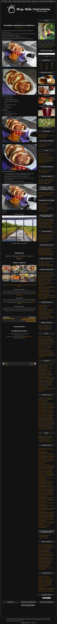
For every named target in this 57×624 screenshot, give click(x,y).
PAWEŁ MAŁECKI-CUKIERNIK (43, 588)
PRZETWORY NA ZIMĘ (42, 172)
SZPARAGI (48, 384)
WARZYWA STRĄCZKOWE (42, 388)
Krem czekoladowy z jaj (23, 271)
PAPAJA (49, 350)
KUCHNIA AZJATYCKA (46, 249)
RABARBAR (49, 352)
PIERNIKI (49, 425)
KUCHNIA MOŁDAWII (41, 498)
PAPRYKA (44, 380)
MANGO (48, 346)
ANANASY (44, 336)
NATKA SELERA (41, 283)
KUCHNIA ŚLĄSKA (41, 524)
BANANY (40, 339)
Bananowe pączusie (6, 280)
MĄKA (14, 284)
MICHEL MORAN (48, 584)
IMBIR (43, 275)
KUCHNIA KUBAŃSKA (42, 491)
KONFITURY (49, 169)
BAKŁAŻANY (45, 363)
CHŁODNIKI (40, 143)
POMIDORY (40, 381)
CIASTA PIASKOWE (49, 404)
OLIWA (49, 207)
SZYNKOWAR (51, 195)
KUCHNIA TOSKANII (41, 517)
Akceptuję (33, 622)
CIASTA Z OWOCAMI (41, 407)
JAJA (45, 179)
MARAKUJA (40, 347)
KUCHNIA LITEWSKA (41, 493)
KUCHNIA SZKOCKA (41, 515)
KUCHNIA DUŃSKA (41, 470)
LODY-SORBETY (45, 180)
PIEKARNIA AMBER (45, 535)
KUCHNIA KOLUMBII (41, 489)
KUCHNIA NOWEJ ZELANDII (42, 501)
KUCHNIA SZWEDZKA (42, 516)
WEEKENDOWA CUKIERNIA (46, 429)
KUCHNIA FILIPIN (48, 471)
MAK (39, 423)
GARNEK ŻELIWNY (48, 193)
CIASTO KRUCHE (48, 410)
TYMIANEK (46, 294)
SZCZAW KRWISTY (45, 292)
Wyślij (20, 258)
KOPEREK (40, 204)
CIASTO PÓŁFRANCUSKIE (49, 412)
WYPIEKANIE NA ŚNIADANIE (43, 537)
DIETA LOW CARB (41, 156)
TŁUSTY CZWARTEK (41, 565)
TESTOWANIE (46, 563)
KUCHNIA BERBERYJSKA (42, 460)
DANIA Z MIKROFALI (41, 546)
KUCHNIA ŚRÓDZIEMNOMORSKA (43, 525)
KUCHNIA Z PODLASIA (42, 523)
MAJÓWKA (50, 555)
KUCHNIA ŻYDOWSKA (42, 527)
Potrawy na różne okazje (26, 1)
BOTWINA (50, 363)
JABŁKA (40, 343)
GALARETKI (40, 419)
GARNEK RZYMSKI (41, 193)
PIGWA (45, 351)
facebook (41, 65)
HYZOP (40, 275)
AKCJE (39, 535)
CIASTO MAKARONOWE (42, 411)
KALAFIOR (40, 373)
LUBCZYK (52, 279)
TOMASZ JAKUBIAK (41, 591)
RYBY (46, 265)
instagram (46, 65)
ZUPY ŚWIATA (41, 146)
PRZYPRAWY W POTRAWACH (47, 208)
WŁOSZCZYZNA (50, 388)
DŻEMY (40, 169)
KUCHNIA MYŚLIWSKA (49, 498)
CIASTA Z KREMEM (49, 406)
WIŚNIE (51, 354)
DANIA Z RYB (50, 261)
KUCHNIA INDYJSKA (41, 480)
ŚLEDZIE (40, 241)
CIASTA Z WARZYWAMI (50, 407)
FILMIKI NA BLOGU (47, 548)
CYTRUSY (40, 340)
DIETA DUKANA (48, 153)
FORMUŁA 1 (40, 551)
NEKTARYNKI (40, 348)
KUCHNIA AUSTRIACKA (50, 456)
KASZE (39, 249)
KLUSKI (39, 220)
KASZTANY (47, 344)
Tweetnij (23, 256)
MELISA (45, 280)
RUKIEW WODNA (41, 290)
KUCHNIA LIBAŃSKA (49, 491)
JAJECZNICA (50, 179)
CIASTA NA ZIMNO (41, 404)
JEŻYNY (48, 343)
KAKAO (40, 327)
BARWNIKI (40, 399)
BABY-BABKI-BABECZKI (42, 397)
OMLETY (40, 183)
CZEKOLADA (48, 416)
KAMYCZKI (40, 134)
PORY (45, 381)
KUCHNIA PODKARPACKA (42, 505)
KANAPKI (48, 235)
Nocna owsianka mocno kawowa (32, 279)
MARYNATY (40, 171)
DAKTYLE (50, 340)
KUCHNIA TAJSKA (49, 516)
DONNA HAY (47, 577)
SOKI (43, 329)
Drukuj (9, 256)
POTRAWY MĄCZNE (23, 284)
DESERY (40, 418)
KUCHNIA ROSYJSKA (19, 27)
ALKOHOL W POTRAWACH (42, 325)
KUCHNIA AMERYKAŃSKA (42, 452)
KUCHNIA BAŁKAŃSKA (42, 459)
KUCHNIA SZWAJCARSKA (49, 515)
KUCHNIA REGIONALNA (42, 508)
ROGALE (48, 314)
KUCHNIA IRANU (49, 480)
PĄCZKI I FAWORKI (41, 426)
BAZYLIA (40, 272)
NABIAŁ (16, 284)
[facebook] (44, 1)
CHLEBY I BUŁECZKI (41, 306)
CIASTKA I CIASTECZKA (42, 408)
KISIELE (40, 422)
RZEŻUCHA (50, 290)
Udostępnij (16, 256)
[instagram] (46, 1)
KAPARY (40, 276)
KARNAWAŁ (43, 554)
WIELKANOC (40, 566)
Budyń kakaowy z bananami (6, 271)
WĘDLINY (40, 196)
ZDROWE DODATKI (49, 160)
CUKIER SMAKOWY (49, 415)
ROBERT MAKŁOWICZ (42, 589)
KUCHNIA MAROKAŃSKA (42, 495)
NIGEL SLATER (40, 585)
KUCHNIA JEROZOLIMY (42, 486)
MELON (44, 347)
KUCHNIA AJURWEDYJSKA (42, 157)
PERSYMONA (40, 351)
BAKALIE (40, 219)
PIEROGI (40, 224)
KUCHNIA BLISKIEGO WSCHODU (43, 461)
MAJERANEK (40, 280)
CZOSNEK (49, 272)
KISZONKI (44, 169)
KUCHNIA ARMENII (50, 455)
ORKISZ (49, 253)
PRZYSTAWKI (47, 561)
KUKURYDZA (40, 377)
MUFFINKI (40, 425)
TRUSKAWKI (40, 354)
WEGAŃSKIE (48, 158)
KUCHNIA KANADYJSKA (42, 487)
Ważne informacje (35, 1)
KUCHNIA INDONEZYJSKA (42, 479)
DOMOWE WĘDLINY (51, 192)
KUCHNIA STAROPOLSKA (42, 513)
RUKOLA (46, 290)
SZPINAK (40, 385)
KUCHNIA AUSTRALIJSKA (42, 456)
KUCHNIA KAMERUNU (50, 486)
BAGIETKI (40, 305)
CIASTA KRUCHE (49, 403)
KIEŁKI (43, 276)
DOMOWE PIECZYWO (45, 234)
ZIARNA (51, 254)
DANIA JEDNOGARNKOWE (42, 192)
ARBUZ (49, 336)
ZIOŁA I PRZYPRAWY (41, 297)
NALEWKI (48, 327)
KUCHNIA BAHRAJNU (49, 457)
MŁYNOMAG (51, 252)
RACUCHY (28, 284)
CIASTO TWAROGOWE (42, 414)
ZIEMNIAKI (40, 391)
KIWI (51, 344)
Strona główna (4, 1)
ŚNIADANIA (19, 286)
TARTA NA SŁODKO (50, 427)
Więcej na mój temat (48, 46)
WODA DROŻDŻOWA (41, 317)
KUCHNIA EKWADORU (42, 471)
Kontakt (32, 310)
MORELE (48, 347)
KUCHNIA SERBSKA (49, 509)
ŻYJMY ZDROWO (41, 162)
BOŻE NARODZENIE (41, 544)
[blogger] (49, 1)
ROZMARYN (45, 288)
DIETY (46, 156)
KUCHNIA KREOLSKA (41, 490)
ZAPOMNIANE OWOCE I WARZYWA (44, 295)
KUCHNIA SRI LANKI (50, 512)
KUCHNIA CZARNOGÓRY (42, 468)
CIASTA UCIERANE (41, 406)
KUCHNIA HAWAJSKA (42, 475)
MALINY (43, 346)
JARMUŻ (47, 275)
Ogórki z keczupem (46, 127)
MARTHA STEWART (41, 584)
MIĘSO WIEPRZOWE (41, 440)
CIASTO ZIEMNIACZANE (42, 415)
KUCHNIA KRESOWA (49, 490)
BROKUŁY (40, 365)
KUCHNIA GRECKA (48, 264)
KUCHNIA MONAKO (51, 497)
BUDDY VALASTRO (41, 577)
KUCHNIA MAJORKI (41, 494)
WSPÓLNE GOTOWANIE (42, 536)
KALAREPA (44, 373)
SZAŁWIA (40, 292)
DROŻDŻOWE (49, 309)
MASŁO (51, 180)
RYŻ (39, 254)
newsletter (47, 68)
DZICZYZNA (44, 437)
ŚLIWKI (52, 355)
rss (52, 68)
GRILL (39, 235)
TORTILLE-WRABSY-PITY (42, 227)
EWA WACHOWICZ (41, 578)
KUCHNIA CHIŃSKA (41, 250)
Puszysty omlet (32, 272)
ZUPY (49, 143)
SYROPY (47, 329)
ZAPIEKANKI (44, 210)
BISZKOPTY (48, 399)
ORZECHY (45, 348)
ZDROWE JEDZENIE (41, 161)
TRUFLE (51, 385)
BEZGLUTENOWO (41, 153)
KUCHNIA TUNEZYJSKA (49, 517)
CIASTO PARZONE (41, 412)
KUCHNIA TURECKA (41, 519)
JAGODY (44, 343)
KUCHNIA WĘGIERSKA (42, 521)
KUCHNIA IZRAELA (41, 483)
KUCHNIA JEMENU (49, 485)
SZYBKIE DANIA (33, 284)
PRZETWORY (46, 171)
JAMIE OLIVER (40, 581)
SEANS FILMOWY (50, 135)
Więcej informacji (25, 622)
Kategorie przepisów (16, 1)
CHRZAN (44, 272)
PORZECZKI (40, 352)
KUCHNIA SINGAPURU (42, 510)
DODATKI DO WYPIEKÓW (45, 203)
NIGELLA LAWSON (46, 585)
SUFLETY (44, 427)
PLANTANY (49, 351)
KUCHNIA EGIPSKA (48, 470)
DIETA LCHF (45, 154)
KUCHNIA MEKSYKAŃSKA (42, 497)
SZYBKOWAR (46, 195)
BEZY (44, 399)
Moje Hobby (42, 1)
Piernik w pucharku (15, 272)
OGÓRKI (40, 378)
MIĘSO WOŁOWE (49, 440)
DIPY (39, 203)
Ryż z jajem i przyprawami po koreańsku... (24, 279)
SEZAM (52, 291)
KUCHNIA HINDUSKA (49, 475)
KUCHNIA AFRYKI (48, 448)
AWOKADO (43, 337)
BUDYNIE (40, 400)
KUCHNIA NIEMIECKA (42, 500)
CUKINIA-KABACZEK (41, 367)
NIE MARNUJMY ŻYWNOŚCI (42, 207)
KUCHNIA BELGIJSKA (50, 459)
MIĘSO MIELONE (46, 438)
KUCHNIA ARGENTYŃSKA (42, 455)
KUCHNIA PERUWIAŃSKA (42, 504)
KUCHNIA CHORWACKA (49, 467)
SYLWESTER (40, 563)
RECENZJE (40, 562)
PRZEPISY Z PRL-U (50, 157)
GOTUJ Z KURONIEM (48, 580)
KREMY (45, 143)
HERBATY (51, 273)
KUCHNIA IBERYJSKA (50, 478)
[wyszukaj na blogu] (54, 1)
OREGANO (50, 283)
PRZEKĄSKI (49, 286)
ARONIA (40, 337)
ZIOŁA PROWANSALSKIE (49, 297)
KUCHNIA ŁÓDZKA (48, 222)
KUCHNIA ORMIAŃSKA (50, 502)
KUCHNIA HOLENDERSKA (42, 478)
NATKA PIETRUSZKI (41, 206)
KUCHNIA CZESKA (49, 468)
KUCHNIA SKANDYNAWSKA (42, 512)
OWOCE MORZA (41, 265)
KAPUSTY (40, 374)
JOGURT (40, 180)
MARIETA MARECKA (48, 582)
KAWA (44, 327)
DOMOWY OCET (41, 548)
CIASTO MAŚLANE (49, 411)
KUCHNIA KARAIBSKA (50, 487)
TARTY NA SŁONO (49, 226)
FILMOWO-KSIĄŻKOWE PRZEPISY (43, 550)
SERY (50, 562)
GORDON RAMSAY (41, 580)
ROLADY (47, 426)
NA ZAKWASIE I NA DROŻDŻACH (43, 312)
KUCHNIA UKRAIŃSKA (49, 519)
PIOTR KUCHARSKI (51, 588)
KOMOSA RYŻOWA (46, 376)
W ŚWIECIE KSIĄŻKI (41, 137)
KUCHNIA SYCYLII (49, 513)
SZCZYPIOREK (41, 294)
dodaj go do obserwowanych (26, 336)
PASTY (39, 208)
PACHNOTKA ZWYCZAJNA (42, 286)
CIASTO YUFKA (48, 414)
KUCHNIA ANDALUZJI (41, 453)
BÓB (49, 365)
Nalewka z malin (47, 116)
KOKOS (53, 276)
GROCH (48, 370)
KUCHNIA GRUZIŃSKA (49, 474)
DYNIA (39, 369)
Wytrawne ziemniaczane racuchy (47, 106)
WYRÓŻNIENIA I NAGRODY (42, 567)
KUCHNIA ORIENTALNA (42, 502)
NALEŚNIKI (44, 223)
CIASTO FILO (49, 408)
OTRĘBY (44, 284)
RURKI (50, 426)
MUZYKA (45, 134)
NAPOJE (40, 328)
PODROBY (40, 441)
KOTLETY (40, 238)
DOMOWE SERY (41, 179)
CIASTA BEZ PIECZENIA (42, 401)
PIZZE (44, 224)
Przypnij (30, 256)
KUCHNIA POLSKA (49, 220)
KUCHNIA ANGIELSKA (49, 453)
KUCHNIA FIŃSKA (41, 472)
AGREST (40, 336)
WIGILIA (45, 566)
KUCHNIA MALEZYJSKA (48, 494)
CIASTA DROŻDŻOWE (42, 403)
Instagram (34, 300)
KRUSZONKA (44, 422)
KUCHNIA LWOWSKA (49, 493)
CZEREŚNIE (45, 340)
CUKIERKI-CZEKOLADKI (42, 416)
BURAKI (45, 365)
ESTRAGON (43, 273)
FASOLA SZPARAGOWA (42, 370)
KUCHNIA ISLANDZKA (49, 482)
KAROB (43, 344)
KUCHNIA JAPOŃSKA (41, 485)
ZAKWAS (40, 318)
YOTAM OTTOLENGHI (49, 591)
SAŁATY (47, 291)
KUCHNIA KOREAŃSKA (49, 489)
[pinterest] (47, 1)
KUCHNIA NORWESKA (49, 500)
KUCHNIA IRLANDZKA (41, 482)
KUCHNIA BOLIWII (41, 463)
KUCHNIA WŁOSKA (41, 222)
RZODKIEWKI (48, 382)
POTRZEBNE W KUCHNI (42, 559)
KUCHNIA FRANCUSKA (48, 472)
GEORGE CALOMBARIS (49, 578)
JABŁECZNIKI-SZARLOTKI (47, 419)
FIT (49, 156)
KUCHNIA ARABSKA (41, 448)
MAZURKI (47, 423)
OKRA (44, 378)
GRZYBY (40, 371)
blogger (52, 65)
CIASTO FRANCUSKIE (41, 410)
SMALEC (45, 239)
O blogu (10, 1)
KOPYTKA (44, 220)
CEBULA (40, 366)
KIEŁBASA (40, 237)
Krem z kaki (15, 280)
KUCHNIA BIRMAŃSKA (50, 460)
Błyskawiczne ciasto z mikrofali (47, 84)
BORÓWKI (44, 339)
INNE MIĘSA (50, 437)
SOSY (39, 210)
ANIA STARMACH (41, 576)
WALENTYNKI (48, 565)
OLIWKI (47, 378)
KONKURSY (48, 554)
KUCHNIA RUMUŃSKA (42, 509)
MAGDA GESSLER (41, 582)
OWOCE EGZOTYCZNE (42, 350)
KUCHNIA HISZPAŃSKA (42, 476)
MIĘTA (39, 282)
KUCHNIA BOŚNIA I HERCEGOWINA (44, 464)
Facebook (29, 300)
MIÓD (49, 280)
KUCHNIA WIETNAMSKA (42, 520)
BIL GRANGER (47, 576)
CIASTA (45, 400)
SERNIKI (40, 427)
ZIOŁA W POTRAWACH (42, 211)
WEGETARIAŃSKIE (41, 160)
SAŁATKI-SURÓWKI (41, 158)
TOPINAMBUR (46, 385)
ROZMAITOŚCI (45, 562)
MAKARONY (40, 252)
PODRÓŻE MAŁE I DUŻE (42, 135)
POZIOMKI (45, 352)
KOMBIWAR (40, 195)
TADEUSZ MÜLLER (49, 589)
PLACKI (19, 284)
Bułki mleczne (47, 95)
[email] (51, 1)
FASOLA (44, 369)
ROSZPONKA (40, 288)
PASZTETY (40, 239)
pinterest (41, 68)
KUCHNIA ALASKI (49, 449)
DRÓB (39, 437)
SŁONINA (49, 441)
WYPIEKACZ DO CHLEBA (49, 317)
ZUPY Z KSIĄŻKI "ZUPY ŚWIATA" (43, 145)
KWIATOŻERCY (46, 279)
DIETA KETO (40, 154)
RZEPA (44, 382)
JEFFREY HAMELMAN (47, 581)
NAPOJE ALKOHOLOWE (46, 328)
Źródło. (3, 212)
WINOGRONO (46, 354)
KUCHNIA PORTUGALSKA (42, 506)
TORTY (39, 429)
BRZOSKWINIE (50, 339)
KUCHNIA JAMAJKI (48, 483)
